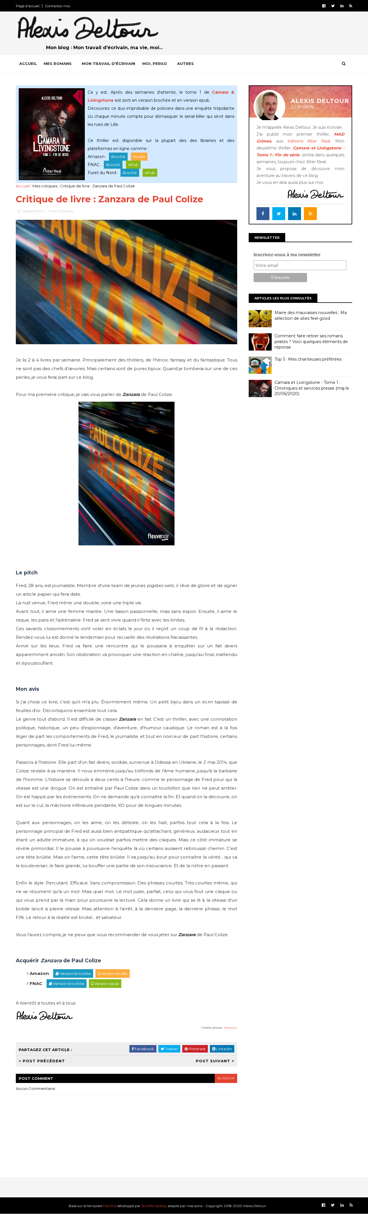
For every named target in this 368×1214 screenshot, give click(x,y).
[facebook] (323, 6)
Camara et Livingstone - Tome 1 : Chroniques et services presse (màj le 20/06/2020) (312, 388)
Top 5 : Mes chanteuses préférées (308, 359)
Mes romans (58, 63)
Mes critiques (44, 186)
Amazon (230, 1028)
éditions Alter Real (309, 141)
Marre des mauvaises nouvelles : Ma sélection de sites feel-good (311, 315)
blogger (226, 1078)
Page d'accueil (27, 6)
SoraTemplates (153, 1206)
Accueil (28, 63)
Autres (185, 63)
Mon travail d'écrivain (108, 63)
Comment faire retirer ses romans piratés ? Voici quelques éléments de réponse (311, 341)
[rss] (350, 6)
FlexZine (109, 1206)
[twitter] (333, 6)
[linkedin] (342, 6)
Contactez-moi (57, 6)
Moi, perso (154, 63)
